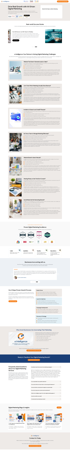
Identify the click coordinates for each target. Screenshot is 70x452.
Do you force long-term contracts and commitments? (40, 393)
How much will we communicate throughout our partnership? (41, 390)
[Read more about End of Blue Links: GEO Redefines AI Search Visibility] (53, 420)
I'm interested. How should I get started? (38, 401)
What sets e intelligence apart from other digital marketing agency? (43, 396)
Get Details (57, 40)
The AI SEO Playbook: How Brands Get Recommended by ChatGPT (16, 427)
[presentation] (18, 235)
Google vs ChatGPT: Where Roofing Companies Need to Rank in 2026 (34, 427)
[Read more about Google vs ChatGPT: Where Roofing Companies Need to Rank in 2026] (35, 420)
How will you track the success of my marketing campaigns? (41, 369)
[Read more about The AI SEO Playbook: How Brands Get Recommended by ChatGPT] (16, 420)
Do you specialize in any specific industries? (38, 384)
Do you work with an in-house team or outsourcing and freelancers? (43, 387)
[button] (32, 284)
